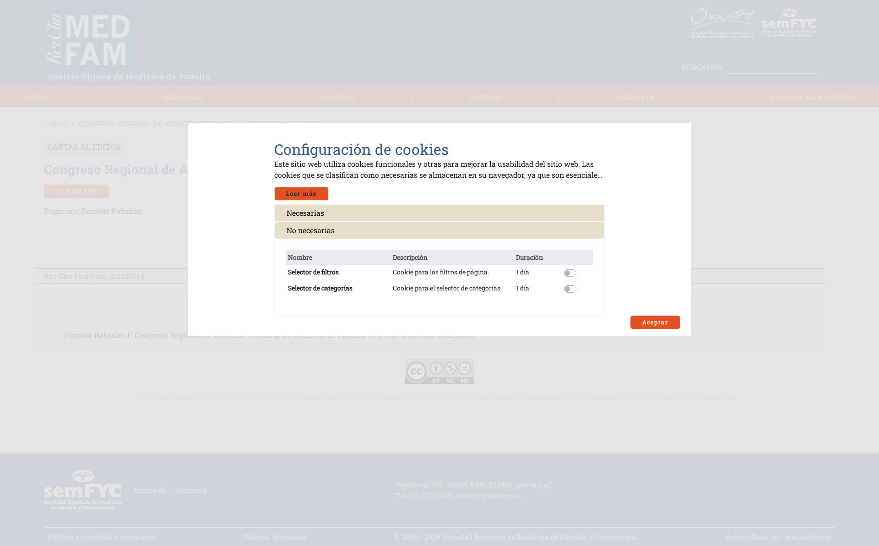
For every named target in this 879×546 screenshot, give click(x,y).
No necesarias (311, 230)
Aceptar (655, 322)
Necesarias (305, 213)
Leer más (301, 193)
